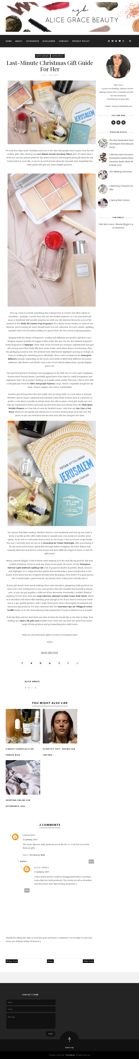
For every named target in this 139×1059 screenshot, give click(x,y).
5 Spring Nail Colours (119, 200)
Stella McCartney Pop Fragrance (37, 323)
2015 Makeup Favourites (120, 171)
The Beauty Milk (37, 855)
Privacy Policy (81, 41)
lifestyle (57, 56)
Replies (23, 861)
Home (9, 41)
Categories (32, 41)
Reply (91, 861)
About (19, 41)
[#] (113, 122)
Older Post (88, 961)
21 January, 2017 (30, 839)
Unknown (29, 835)
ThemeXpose (70, 1055)
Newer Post (11, 961)
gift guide (42, 56)
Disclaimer (49, 41)
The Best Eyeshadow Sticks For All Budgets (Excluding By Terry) (123, 144)
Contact (64, 41)
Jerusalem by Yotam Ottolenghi (58, 543)
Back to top (69, 1047)
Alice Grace (32, 681)
